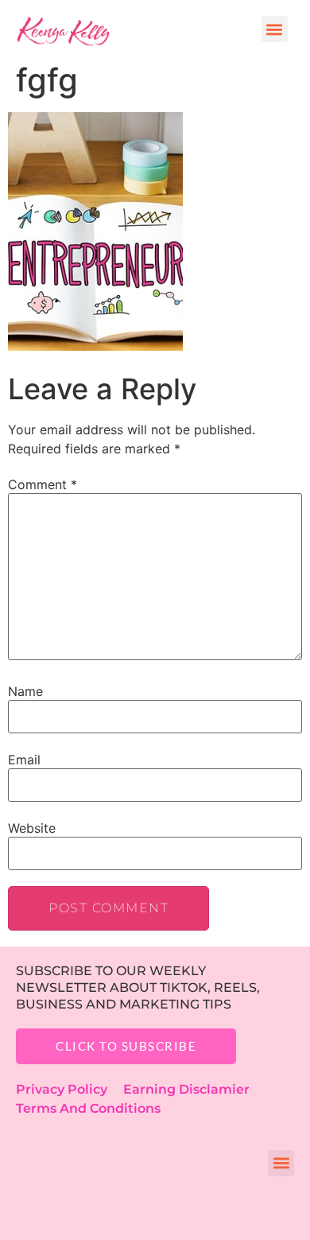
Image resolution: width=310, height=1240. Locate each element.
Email (24, 759)
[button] (275, 29)
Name (25, 691)
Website (32, 828)
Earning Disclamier (197, 1089)
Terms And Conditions (88, 1108)
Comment (42, 484)
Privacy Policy (69, 1089)
